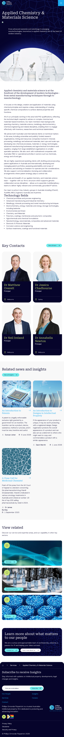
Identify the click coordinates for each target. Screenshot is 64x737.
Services (5, 698)
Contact (5, 702)
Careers (35, 698)
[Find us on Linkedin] (4, 717)
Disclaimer (5, 726)
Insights (35, 694)
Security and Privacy (9, 729)
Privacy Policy (7, 723)
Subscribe (35, 688)
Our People (6, 694)
